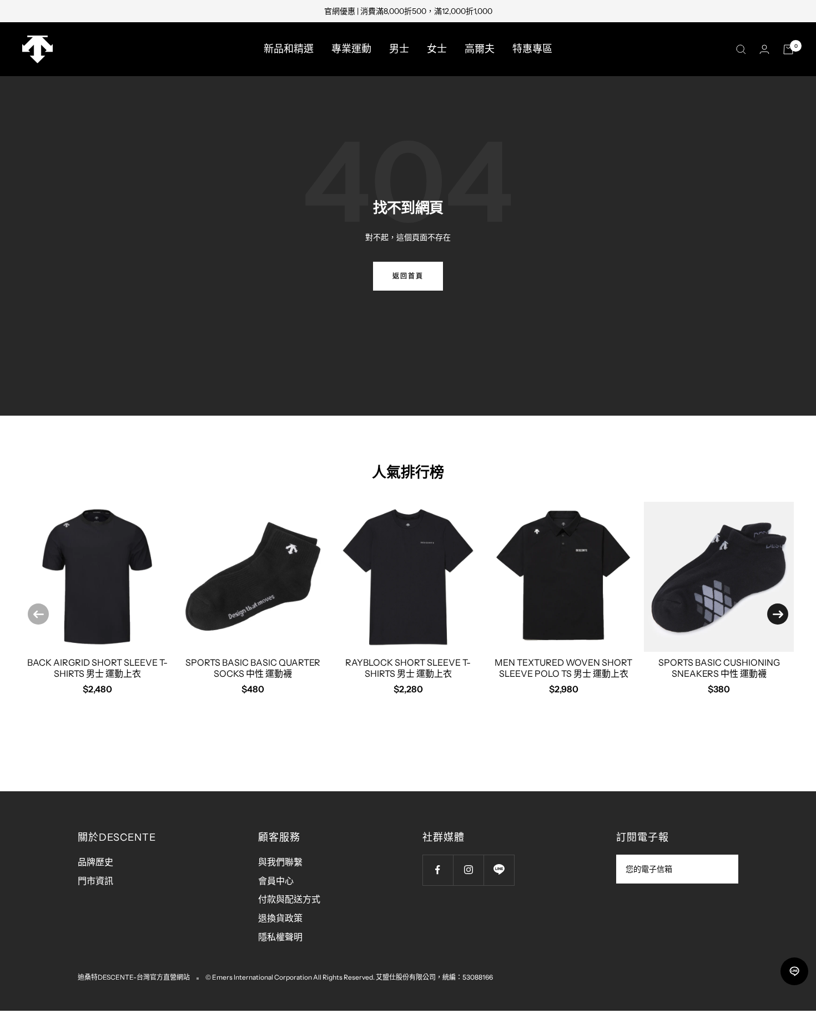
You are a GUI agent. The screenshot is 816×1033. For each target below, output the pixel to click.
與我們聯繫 (280, 861)
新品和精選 (289, 49)
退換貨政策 (280, 918)
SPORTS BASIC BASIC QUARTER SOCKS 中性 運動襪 (252, 667)
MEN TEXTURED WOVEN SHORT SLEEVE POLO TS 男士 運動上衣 (563, 667)
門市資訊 (95, 880)
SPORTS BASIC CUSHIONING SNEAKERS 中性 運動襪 (719, 667)
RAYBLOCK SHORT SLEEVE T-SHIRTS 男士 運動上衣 (408, 667)
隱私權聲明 (280, 936)
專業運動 (351, 49)
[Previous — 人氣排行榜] (38, 614)
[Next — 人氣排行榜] (777, 614)
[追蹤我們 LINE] (498, 870)
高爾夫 (480, 49)
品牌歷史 (95, 861)
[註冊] (722, 869)
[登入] (764, 49)
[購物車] (788, 49)
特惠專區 (532, 49)
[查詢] (741, 49)
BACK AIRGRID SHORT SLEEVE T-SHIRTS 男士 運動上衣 (97, 667)
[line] (794, 971)
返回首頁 (408, 276)
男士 (399, 49)
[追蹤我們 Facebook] (437, 870)
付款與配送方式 (289, 899)
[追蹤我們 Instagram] (468, 870)
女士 (437, 49)
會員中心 (276, 880)
